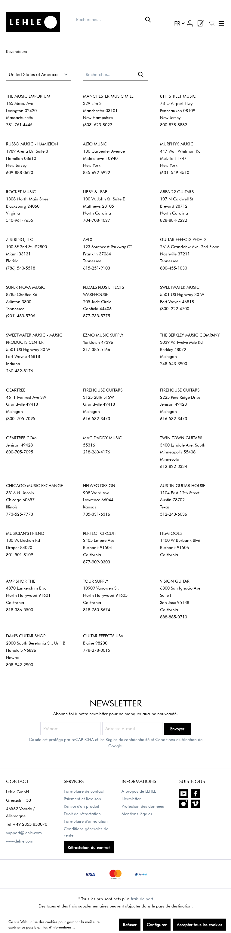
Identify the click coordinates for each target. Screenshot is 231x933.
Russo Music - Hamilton (32, 144)
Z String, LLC (19, 239)
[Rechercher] (148, 19)
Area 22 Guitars (177, 191)
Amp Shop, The (20, 581)
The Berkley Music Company (190, 335)
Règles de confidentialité (127, 739)
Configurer (157, 924)
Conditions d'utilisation (176, 739)
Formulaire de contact (84, 791)
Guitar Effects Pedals (183, 239)
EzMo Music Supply (103, 335)
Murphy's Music (176, 144)
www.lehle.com (19, 841)
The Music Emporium (28, 96)
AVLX (87, 239)
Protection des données (143, 806)
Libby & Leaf (95, 191)
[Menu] (220, 23)
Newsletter (131, 798)
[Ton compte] (190, 22)
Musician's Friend (25, 533)
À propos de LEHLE (139, 791)
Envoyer (177, 728)
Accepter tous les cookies (199, 924)
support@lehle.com (24, 832)
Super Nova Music (25, 287)
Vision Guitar (174, 581)
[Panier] (211, 23)
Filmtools (171, 533)
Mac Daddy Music (102, 437)
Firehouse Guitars (102, 390)
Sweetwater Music (179, 287)
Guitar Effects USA (103, 635)
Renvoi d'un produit (81, 806)
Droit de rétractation (82, 813)
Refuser (130, 924)
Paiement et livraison (82, 798)
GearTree (15, 390)
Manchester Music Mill (108, 96)
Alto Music (95, 144)
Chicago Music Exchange (34, 485)
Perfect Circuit (99, 533)
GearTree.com (21, 437)
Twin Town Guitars (181, 437)
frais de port (142, 898)
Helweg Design (99, 485)
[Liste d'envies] (200, 23)
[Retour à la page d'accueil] (36, 22)
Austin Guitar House (182, 485)
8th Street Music (178, 96)
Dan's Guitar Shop (25, 635)
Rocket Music (21, 191)
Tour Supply (95, 581)
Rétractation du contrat (89, 847)
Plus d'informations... (58, 927)
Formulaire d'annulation (86, 821)
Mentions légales (137, 813)
